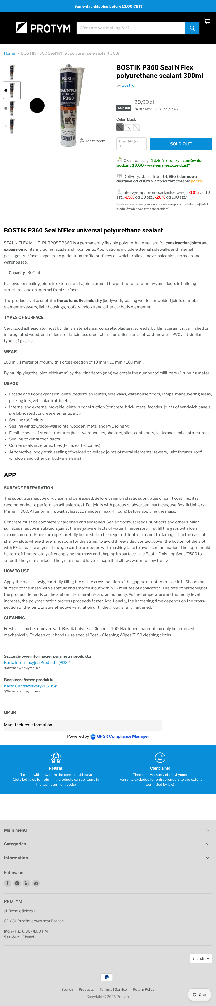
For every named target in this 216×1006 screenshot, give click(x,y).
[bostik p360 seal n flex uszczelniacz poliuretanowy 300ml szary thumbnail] (11, 108)
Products (86, 989)
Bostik (128, 85)
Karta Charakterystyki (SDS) (30, 686)
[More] (197, 181)
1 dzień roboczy (165, 160)
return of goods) (62, 784)
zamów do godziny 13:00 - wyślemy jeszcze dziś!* (159, 162)
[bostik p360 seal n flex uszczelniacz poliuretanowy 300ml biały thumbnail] (11, 126)
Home (9, 53)
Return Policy (143, 989)
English (198, 958)
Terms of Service (113, 989)
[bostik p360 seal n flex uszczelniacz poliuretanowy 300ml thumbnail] (11, 72)
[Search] (192, 28)
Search (67, 989)
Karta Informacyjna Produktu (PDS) (36, 662)
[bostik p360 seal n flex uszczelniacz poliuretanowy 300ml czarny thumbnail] (11, 90)
